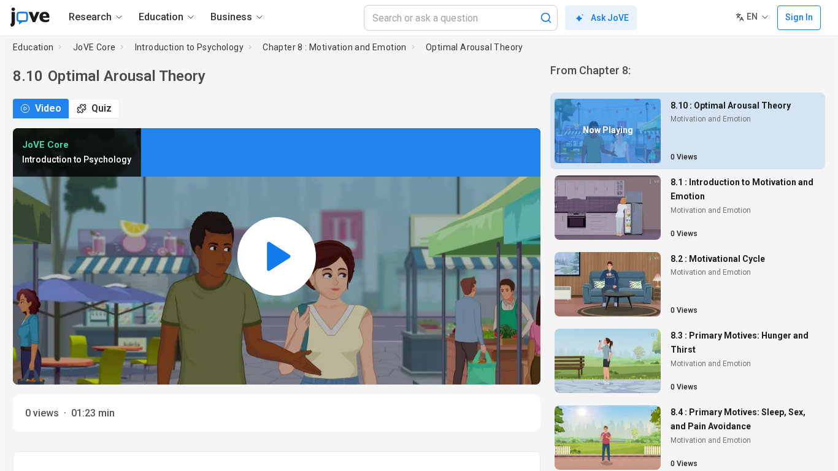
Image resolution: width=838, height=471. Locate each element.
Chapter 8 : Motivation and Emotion (335, 47)
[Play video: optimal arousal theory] (276, 256)
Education (33, 47)
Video (48, 108)
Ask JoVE (610, 18)
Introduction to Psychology (189, 47)
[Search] (546, 18)
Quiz (101, 108)
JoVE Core (94, 47)
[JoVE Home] (30, 17)
